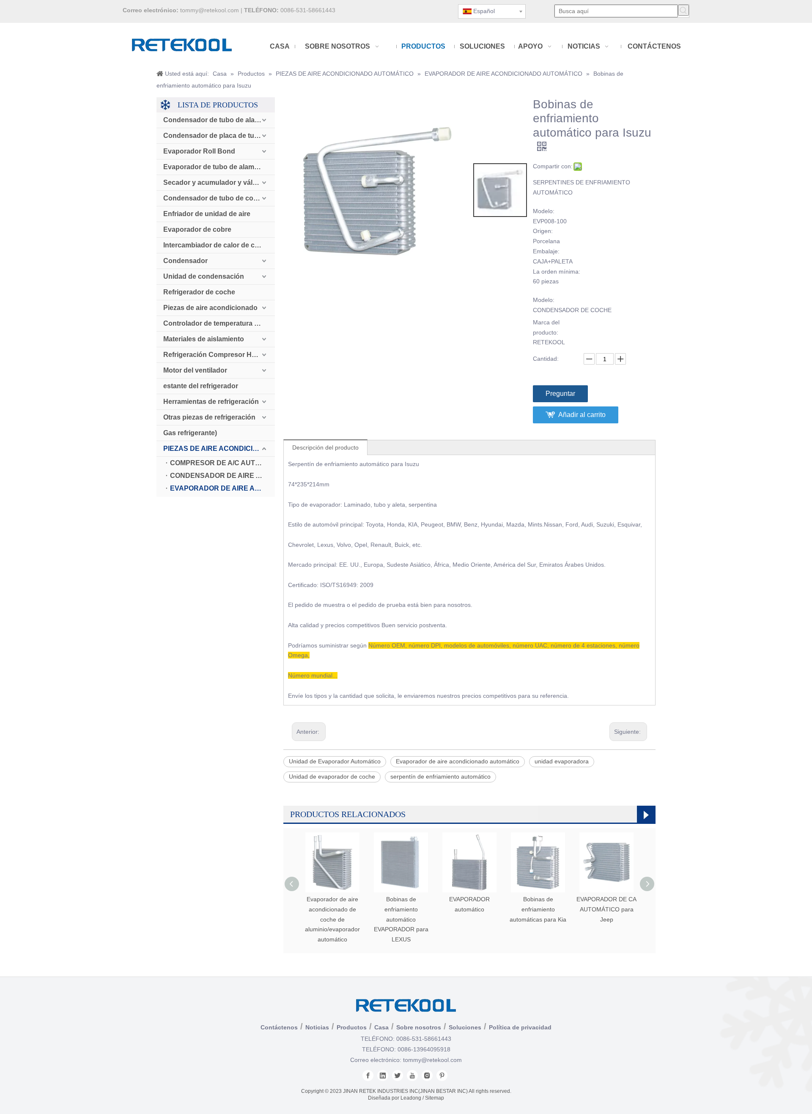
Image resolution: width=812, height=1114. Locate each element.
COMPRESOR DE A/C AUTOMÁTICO (222, 462)
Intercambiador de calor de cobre (216, 245)
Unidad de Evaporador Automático (335, 761)
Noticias (317, 1027)
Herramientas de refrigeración (211, 401)
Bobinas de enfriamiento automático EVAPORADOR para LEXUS (401, 919)
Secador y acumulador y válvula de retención (219, 182)
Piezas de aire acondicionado (210, 307)
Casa (381, 1027)
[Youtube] (412, 1075)
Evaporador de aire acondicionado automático (457, 761)
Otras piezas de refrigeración (209, 417)
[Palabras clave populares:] (683, 10)
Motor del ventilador (195, 370)
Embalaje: (546, 251)
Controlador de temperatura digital (218, 323)
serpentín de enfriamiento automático (440, 776)
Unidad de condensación (203, 276)
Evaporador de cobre (197, 229)
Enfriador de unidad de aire (206, 213)
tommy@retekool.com (209, 10)
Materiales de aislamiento (203, 339)
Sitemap (434, 1098)
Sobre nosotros (418, 1027)
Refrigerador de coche (199, 292)
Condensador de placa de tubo (213, 135)
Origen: (543, 231)
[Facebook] (367, 1075)
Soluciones (465, 1027)
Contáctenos (279, 1027)
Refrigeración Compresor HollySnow (219, 354)
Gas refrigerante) (190, 432)
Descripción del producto (325, 447)
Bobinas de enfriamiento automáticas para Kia (538, 909)
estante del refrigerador (200, 386)
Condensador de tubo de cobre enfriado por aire (219, 198)
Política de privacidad (520, 1027)
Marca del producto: (546, 327)
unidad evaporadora (562, 761)
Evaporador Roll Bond (199, 151)
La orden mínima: (556, 271)
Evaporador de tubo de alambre (214, 166)
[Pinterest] (441, 1075)
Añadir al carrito (582, 414)
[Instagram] (427, 1075)
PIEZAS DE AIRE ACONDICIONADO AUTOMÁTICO (219, 448)
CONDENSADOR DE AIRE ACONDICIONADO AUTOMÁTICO (222, 475)
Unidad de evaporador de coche (332, 776)
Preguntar (560, 393)
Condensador (185, 260)
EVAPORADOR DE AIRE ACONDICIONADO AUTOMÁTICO (222, 488)
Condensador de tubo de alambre (217, 119)
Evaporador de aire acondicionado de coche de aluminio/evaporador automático (332, 919)
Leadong (411, 1098)
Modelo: (543, 211)
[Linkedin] (382, 1075)
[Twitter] (397, 1075)
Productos (352, 1027)
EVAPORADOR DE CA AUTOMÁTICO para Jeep (606, 909)
